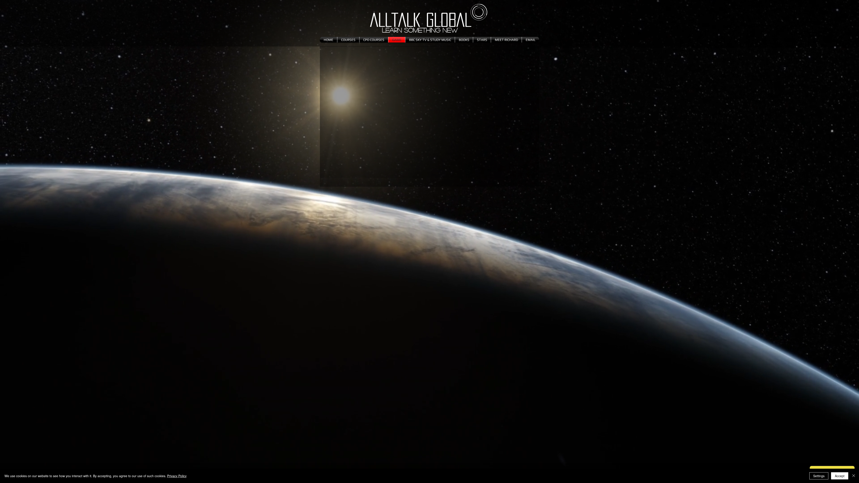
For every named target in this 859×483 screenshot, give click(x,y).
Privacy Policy (177, 476)
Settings (819, 476)
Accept (839, 476)
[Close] (853, 475)
